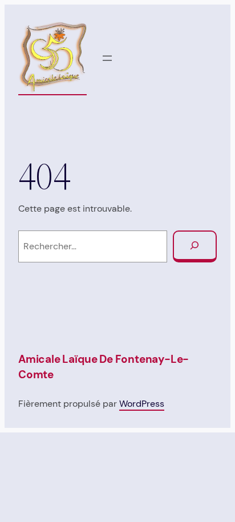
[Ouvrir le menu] (107, 58)
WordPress (141, 404)
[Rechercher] (195, 246)
